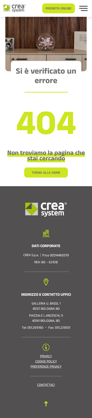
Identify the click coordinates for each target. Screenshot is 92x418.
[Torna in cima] (46, 403)
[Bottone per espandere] (83, 8)
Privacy (46, 356)
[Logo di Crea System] (13, 8)
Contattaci (46, 385)
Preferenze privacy (46, 367)
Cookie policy (46, 362)
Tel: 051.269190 (32, 328)
